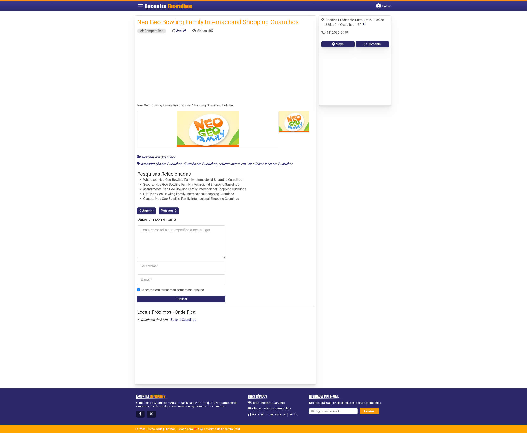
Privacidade (155, 429)
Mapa (340, 44)
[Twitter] (151, 414)
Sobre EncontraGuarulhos (268, 402)
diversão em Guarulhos (200, 164)
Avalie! (181, 31)
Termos (140, 429)
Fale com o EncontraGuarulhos (271, 408)
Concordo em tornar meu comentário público (172, 290)
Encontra (169, 6)
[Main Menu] (140, 6)
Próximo (167, 211)
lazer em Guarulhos (279, 164)
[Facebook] (140, 414)
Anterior (148, 211)
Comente (374, 44)
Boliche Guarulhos (183, 320)
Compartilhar (153, 31)
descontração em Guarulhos (161, 164)
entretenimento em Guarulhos (239, 164)
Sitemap (169, 429)
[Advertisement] (225, 70)
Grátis (294, 414)
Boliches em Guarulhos (158, 157)
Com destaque (276, 414)
